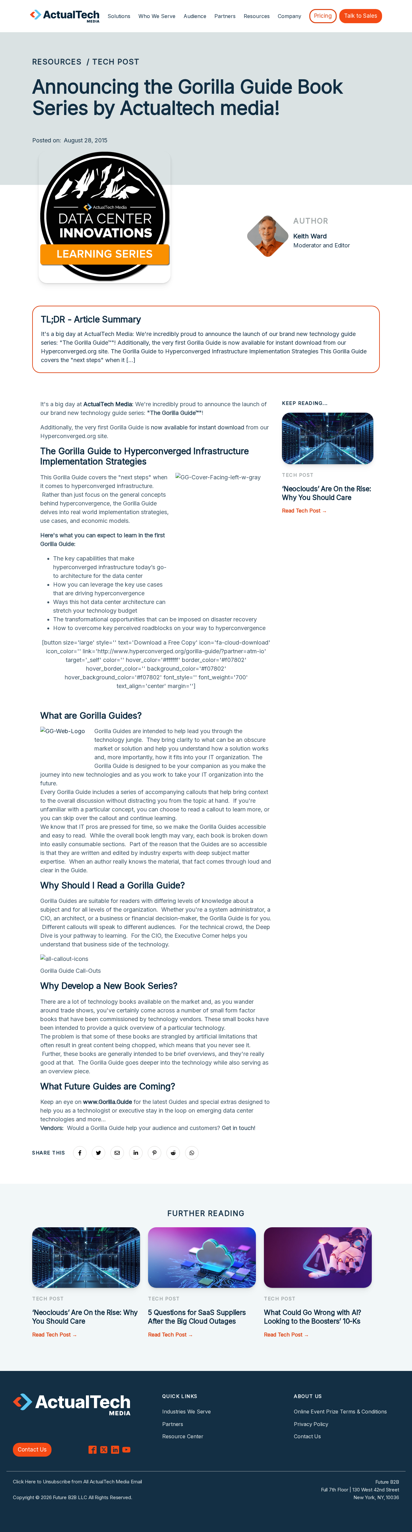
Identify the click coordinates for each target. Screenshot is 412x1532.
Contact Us (32, 1449)
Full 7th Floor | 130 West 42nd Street (360, 1490)
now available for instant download (197, 427)
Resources (57, 61)
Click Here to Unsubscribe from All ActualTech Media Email (77, 1482)
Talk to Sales (360, 16)
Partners (225, 16)
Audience (194, 16)
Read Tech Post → (304, 510)
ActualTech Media (107, 404)
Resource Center (182, 1436)
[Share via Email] (117, 1153)
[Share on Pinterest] (154, 1153)
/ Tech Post (113, 61)
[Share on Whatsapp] (192, 1153)
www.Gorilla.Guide (107, 1101)
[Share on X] (98, 1153)
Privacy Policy (311, 1424)
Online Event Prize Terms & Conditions (340, 1411)
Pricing (323, 16)
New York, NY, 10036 (376, 1497)
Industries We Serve (186, 1411)
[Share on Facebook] (80, 1153)
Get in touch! (239, 1128)
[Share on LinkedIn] (136, 1153)
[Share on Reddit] (173, 1153)
